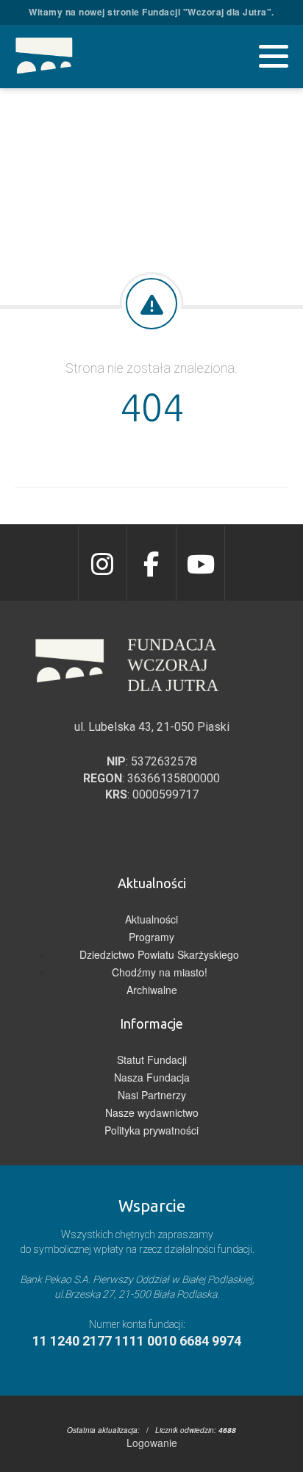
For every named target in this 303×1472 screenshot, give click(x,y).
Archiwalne (151, 989)
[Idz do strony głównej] (44, 56)
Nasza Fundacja (152, 1077)
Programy (151, 936)
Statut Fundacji (152, 1059)
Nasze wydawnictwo (152, 1112)
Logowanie (151, 1442)
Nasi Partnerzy (152, 1094)
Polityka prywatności (151, 1130)
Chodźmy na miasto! (159, 972)
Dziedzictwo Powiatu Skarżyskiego (159, 954)
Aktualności (151, 919)
